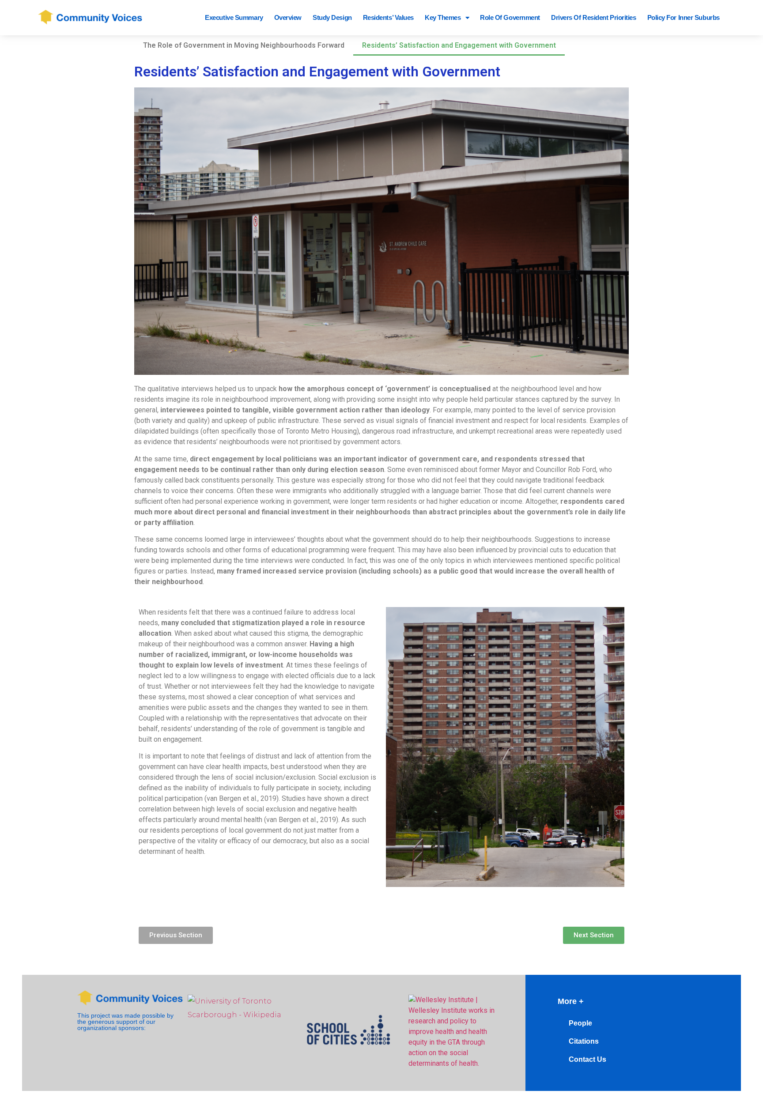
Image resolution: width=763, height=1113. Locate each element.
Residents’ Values (388, 17)
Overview (288, 17)
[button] (176, 935)
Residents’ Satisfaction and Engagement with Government (459, 45)
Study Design (332, 17)
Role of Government (510, 17)
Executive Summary (234, 17)
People (580, 1023)
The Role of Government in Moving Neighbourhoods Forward (243, 45)
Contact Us (587, 1059)
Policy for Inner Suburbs (683, 17)
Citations (584, 1041)
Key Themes (443, 17)
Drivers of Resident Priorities (593, 17)
